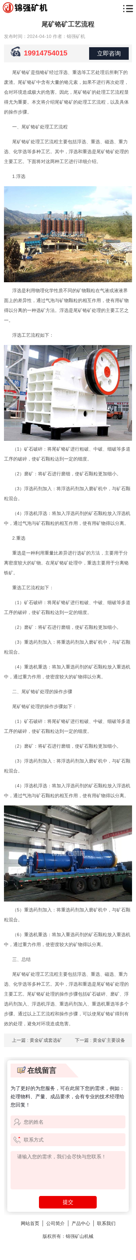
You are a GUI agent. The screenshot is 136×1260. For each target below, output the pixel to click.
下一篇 (100, 1040)
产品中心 (81, 1223)
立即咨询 (109, 53)
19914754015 (45, 53)
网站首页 (30, 1223)
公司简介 (55, 1223)
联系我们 (106, 1223)
